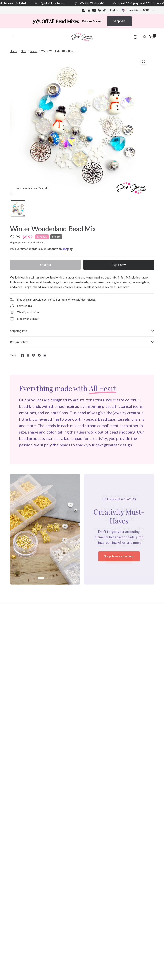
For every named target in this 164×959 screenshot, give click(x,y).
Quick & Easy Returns (48, 3)
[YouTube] (94, 10)
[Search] (136, 37)
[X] (28, 355)
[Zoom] (144, 61)
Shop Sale (119, 21)
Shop (23, 50)
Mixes (33, 50)
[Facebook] (83, 10)
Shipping (14, 242)
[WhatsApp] (39, 355)
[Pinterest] (99, 10)
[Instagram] (89, 10)
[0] (150, 37)
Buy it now (118, 264)
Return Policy (19, 342)
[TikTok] (104, 10)
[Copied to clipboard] (44, 355)
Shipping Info (18, 331)
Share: (14, 355)
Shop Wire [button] (119, 559)
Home (13, 50)
